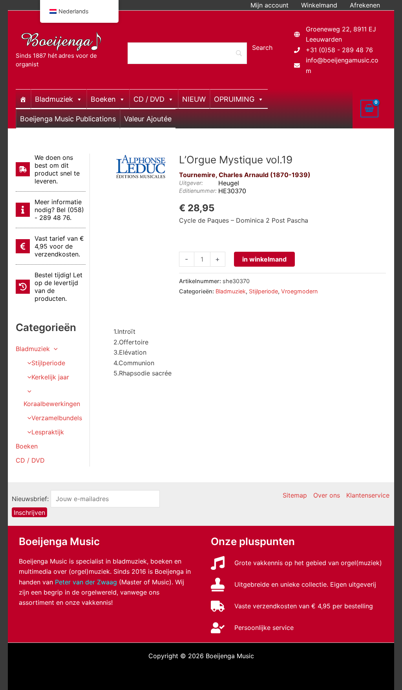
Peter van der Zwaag (86, 582)
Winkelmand (319, 5)
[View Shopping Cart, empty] (369, 108)
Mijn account (269, 5)
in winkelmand (264, 259)
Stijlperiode (48, 363)
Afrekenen (365, 5)
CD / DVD (148, 99)
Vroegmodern (299, 291)
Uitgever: (191, 182)
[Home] (23, 99)
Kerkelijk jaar (50, 377)
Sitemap (295, 495)
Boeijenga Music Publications (68, 119)
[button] (54, 349)
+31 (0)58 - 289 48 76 (339, 50)
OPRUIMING (234, 99)
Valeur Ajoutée (148, 119)
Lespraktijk (47, 432)
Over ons (326, 495)
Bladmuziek (54, 99)
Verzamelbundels (56, 418)
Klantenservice (367, 495)
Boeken (103, 99)
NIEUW (194, 99)
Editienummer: (198, 190)
